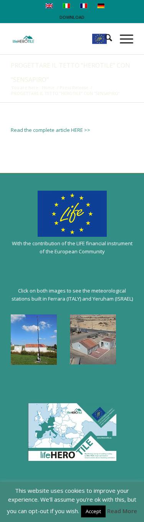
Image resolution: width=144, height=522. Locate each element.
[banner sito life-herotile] (60, 38)
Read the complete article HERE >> (50, 129)
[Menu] (122, 38)
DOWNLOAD (72, 17)
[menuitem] (104, 38)
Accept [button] (93, 511)
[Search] (104, 38)
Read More (122, 511)
